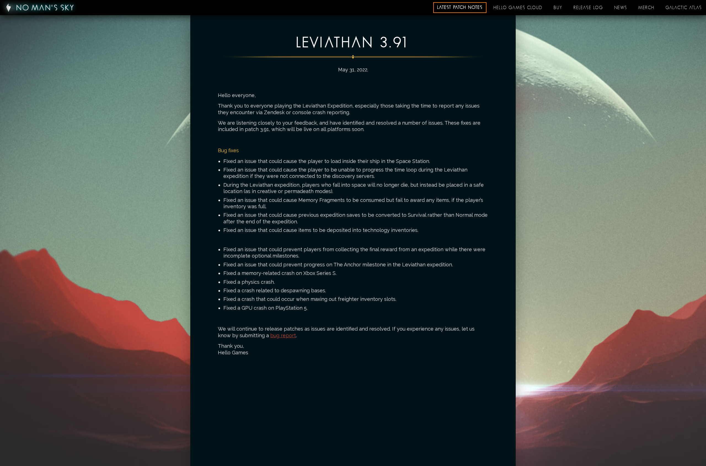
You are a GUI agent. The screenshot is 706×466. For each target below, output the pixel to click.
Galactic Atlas (683, 7)
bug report (283, 335)
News (620, 7)
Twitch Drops (518, 6)
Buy (557, 7)
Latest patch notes (460, 7)
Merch (646, 7)
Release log (588, 7)
